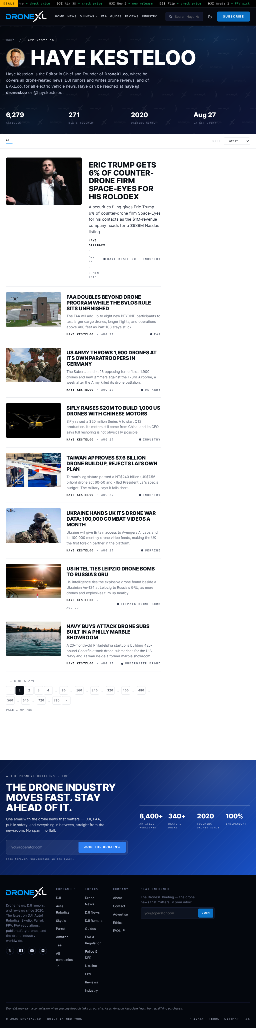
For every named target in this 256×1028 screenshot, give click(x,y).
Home (59, 16)
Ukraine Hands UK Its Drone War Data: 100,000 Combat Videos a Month (111, 519)
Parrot (61, 929)
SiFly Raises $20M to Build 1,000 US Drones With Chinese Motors (113, 411)
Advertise (120, 914)
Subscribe (233, 16)
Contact (119, 906)
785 (57, 700)
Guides (115, 16)
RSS (247, 1018)
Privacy (197, 1018)
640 (26, 700)
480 (141, 690)
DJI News (87, 16)
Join (206, 913)
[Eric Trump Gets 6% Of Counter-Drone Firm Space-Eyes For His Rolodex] (44, 181)
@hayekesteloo (48, 92)
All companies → (64, 959)
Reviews (131, 16)
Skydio (61, 921)
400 (126, 690)
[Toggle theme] (210, 16)
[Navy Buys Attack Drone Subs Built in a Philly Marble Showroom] (33, 639)
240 (95, 690)
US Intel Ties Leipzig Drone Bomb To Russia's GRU (110, 571)
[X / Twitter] (10, 951)
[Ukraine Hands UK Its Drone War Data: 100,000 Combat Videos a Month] (33, 525)
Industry (149, 16)
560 (10, 700)
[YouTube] (32, 951)
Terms (214, 1018)
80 (64, 690)
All (9, 140)
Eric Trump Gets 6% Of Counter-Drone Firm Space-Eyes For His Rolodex (122, 180)
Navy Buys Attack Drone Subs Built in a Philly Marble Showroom (108, 632)
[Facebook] (21, 951)
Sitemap (231, 1018)
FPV (88, 974)
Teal (59, 945)
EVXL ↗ (119, 931)
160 (79, 690)
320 (110, 690)
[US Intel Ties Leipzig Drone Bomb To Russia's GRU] (33, 581)
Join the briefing (102, 847)
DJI (58, 898)
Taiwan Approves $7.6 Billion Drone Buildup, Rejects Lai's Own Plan (112, 463)
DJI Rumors (93, 921)
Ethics (117, 923)
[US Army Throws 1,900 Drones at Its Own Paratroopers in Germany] (33, 365)
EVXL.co (14, 86)
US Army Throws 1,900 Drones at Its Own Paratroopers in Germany (111, 358)
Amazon (62, 937)
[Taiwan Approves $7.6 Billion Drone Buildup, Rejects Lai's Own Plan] (33, 470)
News (72, 16)
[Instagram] (43, 951)
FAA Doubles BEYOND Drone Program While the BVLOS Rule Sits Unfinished (108, 303)
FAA (104, 16)
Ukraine (91, 966)
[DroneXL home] (26, 16)
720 (41, 700)
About (117, 898)
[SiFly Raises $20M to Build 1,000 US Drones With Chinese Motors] (33, 420)
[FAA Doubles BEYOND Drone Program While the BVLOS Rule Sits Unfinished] (33, 309)
